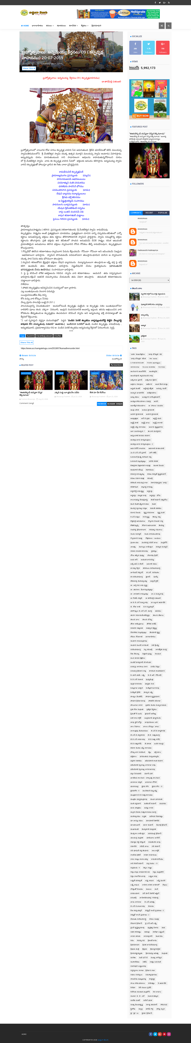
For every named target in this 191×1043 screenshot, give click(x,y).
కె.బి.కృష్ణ (146, 517)
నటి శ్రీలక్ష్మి (155, 645)
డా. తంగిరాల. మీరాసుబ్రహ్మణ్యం (142, 590)
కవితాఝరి (134, 487)
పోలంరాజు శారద (136, 705)
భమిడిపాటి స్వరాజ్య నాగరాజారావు (143, 769)
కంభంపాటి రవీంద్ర (137, 470)
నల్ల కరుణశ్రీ (148, 650)
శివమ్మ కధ (141, 940)
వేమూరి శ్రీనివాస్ (136, 923)
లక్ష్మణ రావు (153, 876)
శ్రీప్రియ (144, 949)
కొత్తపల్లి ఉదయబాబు (138, 521)
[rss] (169, 3)
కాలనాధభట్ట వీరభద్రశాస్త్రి (139, 500)
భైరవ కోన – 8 (157, 786)
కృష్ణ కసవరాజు (149, 513)
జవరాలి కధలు (152, 564)
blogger (111, 404)
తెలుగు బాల (135, 620)
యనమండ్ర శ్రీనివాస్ (155, 834)
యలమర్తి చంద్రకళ (137, 838)
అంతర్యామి (153, 371)
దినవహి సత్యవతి (137, 628)
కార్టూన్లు (150, 491)
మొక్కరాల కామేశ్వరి (138, 834)
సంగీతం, (60, 63)
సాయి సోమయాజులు (138, 983)
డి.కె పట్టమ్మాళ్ (148, 607)
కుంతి (154, 504)
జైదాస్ (148, 577)
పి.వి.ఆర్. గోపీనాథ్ (155, 675)
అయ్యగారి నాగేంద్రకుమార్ (151, 397)
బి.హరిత (148, 744)
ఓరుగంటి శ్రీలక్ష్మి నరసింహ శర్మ (141, 457)
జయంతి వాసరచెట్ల (147, 560)
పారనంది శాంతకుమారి (157, 671)
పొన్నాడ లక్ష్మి (148, 692)
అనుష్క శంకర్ (161, 389)
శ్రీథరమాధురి (135, 945)
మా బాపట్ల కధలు (137, 821)
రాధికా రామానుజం (150, 855)
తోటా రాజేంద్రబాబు (137, 624)
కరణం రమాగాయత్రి (137, 478)
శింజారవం (159, 936)
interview (135, 367)
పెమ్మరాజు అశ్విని (137, 688)
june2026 (95, 373)
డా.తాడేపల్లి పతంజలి (153, 598)
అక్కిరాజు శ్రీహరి (151, 380)
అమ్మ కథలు (135, 397)
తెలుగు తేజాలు (158, 615)
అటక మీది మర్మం (161, 384)
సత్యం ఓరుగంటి (155, 962)
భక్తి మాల (157, 752)
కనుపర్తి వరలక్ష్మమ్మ (137, 474)
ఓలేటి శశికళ (153, 461)
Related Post (27, 365)
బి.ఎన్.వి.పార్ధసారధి (138, 735)
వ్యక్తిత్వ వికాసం (153, 928)
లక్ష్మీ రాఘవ (135, 885)
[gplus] (164, 3)
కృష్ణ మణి (161, 513)
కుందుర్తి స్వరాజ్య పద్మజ (139, 508)
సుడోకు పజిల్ (135, 1000)
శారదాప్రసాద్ (148, 936)
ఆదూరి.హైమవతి (152, 414)
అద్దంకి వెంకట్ (135, 389)
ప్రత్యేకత (143, 336)
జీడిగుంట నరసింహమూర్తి (151, 568)
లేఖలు (165, 885)
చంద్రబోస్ (164, 543)
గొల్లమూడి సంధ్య (136, 538)
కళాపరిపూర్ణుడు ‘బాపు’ (159, 483)
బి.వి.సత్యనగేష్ (136, 744)
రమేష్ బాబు (144, 846)
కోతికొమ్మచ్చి (135, 525)
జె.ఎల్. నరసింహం (152, 572)
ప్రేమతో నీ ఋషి (136, 714)
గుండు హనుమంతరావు (152, 534)
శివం (132, 940)
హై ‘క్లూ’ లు (135, 1013)
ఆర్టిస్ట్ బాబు (145, 423)
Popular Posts (162, 213)
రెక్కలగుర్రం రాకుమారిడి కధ (140, 872)
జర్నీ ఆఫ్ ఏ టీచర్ (137, 564)
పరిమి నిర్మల (155, 667)
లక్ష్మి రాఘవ (149, 881)
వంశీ (156, 889)
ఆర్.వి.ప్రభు (145, 418)
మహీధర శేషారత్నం (156, 816)
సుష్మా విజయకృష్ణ (137, 1005)
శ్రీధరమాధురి (96, 26)
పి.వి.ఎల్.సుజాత (137, 679)
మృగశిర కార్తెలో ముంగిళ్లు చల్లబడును (153, 294)
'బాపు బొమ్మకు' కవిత (138, 359)
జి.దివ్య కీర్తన (135, 568)
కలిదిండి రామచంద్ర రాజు (139, 483)
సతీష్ (145, 962)
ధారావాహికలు (37, 26)
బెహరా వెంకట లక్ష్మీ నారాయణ (141, 748)
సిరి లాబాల (157, 992)
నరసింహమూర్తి (136, 650)
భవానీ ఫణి (149, 774)
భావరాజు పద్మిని (136, 782)
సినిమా (133, 988)
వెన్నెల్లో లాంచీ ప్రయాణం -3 (154, 911)
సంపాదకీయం (135, 962)
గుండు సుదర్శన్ (136, 534)
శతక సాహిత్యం (136, 932)
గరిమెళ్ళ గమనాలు (155, 530)
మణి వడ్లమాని (136, 804)
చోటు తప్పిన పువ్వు (137, 555)
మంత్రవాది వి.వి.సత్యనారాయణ (142, 795)
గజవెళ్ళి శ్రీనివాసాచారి (138, 530)
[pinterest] (164, 1034)
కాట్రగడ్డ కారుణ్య (147, 487)
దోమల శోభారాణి (136, 637)
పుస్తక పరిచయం (136, 684)
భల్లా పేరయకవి (136, 774)
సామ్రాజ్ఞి (152, 979)
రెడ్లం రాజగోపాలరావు (138, 876)
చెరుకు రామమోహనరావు (139, 551)
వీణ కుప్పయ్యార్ (136, 911)
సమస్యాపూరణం (151, 975)
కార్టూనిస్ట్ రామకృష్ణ (137, 491)
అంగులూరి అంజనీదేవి (138, 371)
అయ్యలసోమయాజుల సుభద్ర (141, 401)
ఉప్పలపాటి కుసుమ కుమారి (140, 436)
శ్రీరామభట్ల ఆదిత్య (152, 953)
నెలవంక (158, 654)
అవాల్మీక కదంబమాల (138, 406)
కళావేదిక (72, 26)
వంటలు (149, 889)
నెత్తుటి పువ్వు (147, 654)
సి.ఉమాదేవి (162, 983)
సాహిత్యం (151, 983)
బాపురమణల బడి (151, 722)
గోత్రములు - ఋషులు (153, 538)
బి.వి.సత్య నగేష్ (154, 739)
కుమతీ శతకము (156, 508)
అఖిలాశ (149, 384)
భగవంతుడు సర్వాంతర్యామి (149, 756)
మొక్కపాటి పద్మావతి (149, 829)
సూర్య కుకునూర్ (151, 1005)
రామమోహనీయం (157, 859)
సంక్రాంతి (164, 953)
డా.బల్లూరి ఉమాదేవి (158, 602)
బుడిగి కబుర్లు (159, 744)
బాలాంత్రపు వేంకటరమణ (139, 731)
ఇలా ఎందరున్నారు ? (138, 431)
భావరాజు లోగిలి (151, 782)
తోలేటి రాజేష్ (151, 624)
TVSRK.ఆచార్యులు (153, 363)
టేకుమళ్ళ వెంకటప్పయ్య (139, 581)
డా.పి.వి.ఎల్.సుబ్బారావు (139, 602)
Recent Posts (149, 213)
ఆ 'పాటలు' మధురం (156, 406)
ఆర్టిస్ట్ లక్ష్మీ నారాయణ (138, 427)
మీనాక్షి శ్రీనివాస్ (161, 825)
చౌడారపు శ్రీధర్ (152, 555)
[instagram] (169, 1034)
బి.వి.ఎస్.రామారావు (138, 739)
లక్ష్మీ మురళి (161, 881)
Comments (136, 213)
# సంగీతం (57, 336)
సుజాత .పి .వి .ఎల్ (138, 996)
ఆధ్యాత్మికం (134, 418)
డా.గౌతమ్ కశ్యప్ (136, 598)
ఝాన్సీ (156, 577)
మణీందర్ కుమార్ (150, 804)
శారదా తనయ (135, 936)
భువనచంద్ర (135, 786)
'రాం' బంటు (153, 359)
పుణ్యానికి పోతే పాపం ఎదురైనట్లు (152, 304)
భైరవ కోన (145, 786)
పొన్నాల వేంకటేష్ (136, 697)
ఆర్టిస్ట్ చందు (157, 418)
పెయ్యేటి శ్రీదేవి (136, 692)
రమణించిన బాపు (154, 842)
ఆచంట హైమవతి (148, 410)
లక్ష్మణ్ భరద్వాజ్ (136, 881)
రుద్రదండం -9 (135, 868)
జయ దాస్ (134, 560)
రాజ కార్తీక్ (155, 851)
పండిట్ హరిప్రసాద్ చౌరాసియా (141, 662)
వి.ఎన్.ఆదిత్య (150, 902)
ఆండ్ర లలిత (135, 410)
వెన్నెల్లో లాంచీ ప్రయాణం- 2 (140, 915)
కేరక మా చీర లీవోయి (98, 392)
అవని (156, 401)
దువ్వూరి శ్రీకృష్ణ (151, 628)
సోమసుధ (164, 1005)
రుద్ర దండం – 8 (152, 863)
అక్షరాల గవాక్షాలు (137, 384)
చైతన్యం (154, 551)
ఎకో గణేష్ (153, 453)
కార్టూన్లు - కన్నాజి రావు (138, 495)
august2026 (26, 373)
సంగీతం (133, 958)
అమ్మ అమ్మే (144, 315)
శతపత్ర (147, 932)
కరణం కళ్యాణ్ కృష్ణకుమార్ (156, 474)
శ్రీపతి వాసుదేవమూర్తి (150, 945)
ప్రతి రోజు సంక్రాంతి (137, 709)
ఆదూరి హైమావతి (137, 414)
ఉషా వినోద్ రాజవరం (138, 448)
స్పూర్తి (141, 1009)
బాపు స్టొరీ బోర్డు (136, 722)
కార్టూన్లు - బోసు (155, 495)
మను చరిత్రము (136, 808)
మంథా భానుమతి (156, 799)
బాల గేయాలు (135, 727)
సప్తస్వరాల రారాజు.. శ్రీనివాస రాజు (143, 970)
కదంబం (49, 26)
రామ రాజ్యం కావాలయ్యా (139, 859)
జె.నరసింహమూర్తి (137, 577)
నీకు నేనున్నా (135, 654)
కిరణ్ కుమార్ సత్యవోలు (159, 500)
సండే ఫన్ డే (143, 958)
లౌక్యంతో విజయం (137, 889)
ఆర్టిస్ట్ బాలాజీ (158, 423)
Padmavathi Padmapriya (148, 250)
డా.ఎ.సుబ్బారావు (157, 594)
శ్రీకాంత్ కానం (152, 940)
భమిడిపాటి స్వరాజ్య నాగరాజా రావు (143, 765)
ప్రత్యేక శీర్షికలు (152, 709)
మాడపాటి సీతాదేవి (152, 821)
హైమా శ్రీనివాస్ (147, 1013)
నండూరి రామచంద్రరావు (139, 641)
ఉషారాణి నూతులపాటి (156, 448)
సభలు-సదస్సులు (136, 975)
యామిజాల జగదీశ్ (153, 838)
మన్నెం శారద (148, 808)
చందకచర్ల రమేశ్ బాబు (150, 543)
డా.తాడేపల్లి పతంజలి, (49, 63)
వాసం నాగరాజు (136, 902)
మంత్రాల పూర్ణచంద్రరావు (139, 799)
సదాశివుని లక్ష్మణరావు (138, 966)
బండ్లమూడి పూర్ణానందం (152, 718)
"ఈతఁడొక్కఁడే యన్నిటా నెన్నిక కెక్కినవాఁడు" (30, 393)
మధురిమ (163, 804)
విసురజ (151, 906)
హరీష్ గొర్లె (149, 1009)
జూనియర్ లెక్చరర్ (137, 572)
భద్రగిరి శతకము (136, 761)
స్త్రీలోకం (133, 1009)
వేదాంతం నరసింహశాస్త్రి (138, 919)
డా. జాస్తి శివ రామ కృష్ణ (139, 585)
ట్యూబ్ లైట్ (154, 581)
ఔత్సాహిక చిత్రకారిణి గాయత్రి (140, 466)
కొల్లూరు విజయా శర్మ (155, 521)
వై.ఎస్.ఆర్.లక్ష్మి (151, 923)
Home (26, 25)
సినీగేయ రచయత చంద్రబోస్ (140, 992)
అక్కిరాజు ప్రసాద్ (136, 380)
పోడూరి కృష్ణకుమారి (153, 697)
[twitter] (160, 3)
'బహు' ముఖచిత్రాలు (138, 354)
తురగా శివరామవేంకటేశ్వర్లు (140, 615)
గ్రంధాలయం (135, 543)
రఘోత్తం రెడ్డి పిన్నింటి (138, 842)
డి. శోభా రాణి (135, 607)
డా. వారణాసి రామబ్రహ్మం (139, 594)
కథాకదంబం (61, 26)
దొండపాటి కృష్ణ (155, 632)
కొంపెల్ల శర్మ (156, 517)
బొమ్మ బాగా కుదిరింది (138, 752)
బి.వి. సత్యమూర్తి (154, 735)
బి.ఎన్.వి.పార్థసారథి (158, 731)
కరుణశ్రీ (150, 478)
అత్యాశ (143, 325)
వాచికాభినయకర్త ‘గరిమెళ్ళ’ (149, 898)
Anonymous (142, 218)
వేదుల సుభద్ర (154, 919)
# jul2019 (30, 336)
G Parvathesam (137, 363)
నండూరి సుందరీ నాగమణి (139, 645)
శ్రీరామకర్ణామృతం (137, 953)
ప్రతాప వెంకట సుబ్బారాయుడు (156, 705)
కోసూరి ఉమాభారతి (149, 525)
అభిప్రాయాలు (151, 393)
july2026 (60, 373)
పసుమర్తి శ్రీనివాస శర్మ (138, 671)
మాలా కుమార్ (148, 825)
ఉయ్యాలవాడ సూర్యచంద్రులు (141, 440)
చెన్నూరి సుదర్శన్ (161, 547)
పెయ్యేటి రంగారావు (152, 688)
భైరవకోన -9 (135, 791)
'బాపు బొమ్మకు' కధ (155, 354)
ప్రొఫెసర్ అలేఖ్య (150, 714)
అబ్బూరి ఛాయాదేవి (137, 393)
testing (161, 367)
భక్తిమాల (134, 756)
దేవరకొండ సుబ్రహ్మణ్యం (138, 632)
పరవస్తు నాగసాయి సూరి (139, 667)
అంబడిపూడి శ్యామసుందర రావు (142, 376)
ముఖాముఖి (135, 829)
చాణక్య (133, 547)
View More (117, 365)
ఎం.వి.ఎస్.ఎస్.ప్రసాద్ (138, 453)
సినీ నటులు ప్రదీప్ (145, 988)
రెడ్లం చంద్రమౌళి (158, 872)
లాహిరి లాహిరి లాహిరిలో (150, 885)
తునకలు (158, 611)
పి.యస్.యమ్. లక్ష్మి (138, 675)
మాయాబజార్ (135, 825)
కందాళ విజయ (159, 466)
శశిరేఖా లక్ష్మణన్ (158, 932)
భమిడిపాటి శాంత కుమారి (154, 761)
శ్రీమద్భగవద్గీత (155, 949)
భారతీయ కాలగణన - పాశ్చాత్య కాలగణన (145, 778)
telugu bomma (149, 367)
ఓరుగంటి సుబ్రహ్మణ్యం (138, 461)
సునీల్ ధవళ (147, 1000)
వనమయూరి (135, 893)
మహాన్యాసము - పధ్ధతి (138, 816)
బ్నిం (149, 752)
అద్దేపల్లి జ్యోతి (148, 389)
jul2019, (39, 63)
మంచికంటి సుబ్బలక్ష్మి (150, 791)
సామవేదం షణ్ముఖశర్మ (138, 979)
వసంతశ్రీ (133, 898)
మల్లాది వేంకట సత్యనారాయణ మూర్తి (143, 812)
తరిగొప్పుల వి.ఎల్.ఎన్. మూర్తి (141, 611)
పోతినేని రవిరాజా (155, 701)
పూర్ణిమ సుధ (149, 684)
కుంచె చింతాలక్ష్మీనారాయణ (140, 504)
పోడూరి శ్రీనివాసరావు (138, 701)
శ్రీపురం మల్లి (135, 949)
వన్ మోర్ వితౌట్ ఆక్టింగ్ (151, 893)
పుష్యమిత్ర (149, 679)
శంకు (163, 928)
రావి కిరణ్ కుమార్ (137, 863)
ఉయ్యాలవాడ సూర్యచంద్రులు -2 (142, 444)
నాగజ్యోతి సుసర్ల (161, 650)
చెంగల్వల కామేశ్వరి (146, 547)
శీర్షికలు (84, 26)
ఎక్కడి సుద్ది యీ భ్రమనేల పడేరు (67, 392)
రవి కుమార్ (156, 846)
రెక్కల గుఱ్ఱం (147, 868)
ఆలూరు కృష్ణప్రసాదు (156, 427)
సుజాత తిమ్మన (153, 996)
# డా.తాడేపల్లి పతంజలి (44, 336)
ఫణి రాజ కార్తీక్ (136, 718)
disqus (119, 404)
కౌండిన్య (161, 525)
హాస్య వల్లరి (161, 1009)
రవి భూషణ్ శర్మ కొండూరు (140, 851)
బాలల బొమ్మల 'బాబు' (151, 727)
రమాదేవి (134, 846)
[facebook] (155, 3)
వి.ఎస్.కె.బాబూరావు (138, 906)
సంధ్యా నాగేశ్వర (156, 958)
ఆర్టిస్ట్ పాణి (134, 423)
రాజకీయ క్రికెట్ (136, 855)
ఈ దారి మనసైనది (154, 431)
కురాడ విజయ (136, 513)
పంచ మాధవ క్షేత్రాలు (138, 658)
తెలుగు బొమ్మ (147, 620)
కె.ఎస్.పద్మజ (135, 517)
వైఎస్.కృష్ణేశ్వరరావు (137, 928)
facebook (102, 404)
